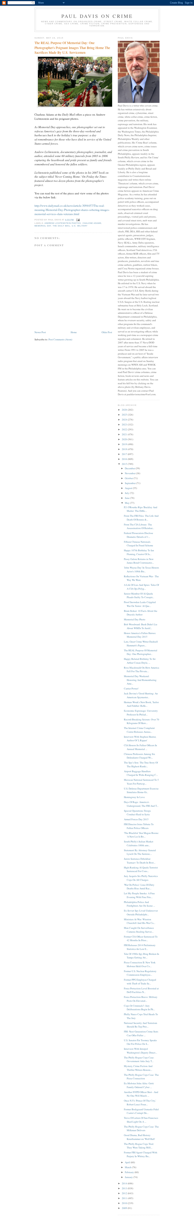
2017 (125, 454)
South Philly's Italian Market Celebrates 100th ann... (138, 843)
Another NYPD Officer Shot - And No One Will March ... (141, 1094)
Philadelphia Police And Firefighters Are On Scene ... (139, 904)
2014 (125, 1183)
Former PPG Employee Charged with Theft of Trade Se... (140, 981)
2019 (125, 444)
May (127, 503)
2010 (125, 1203)
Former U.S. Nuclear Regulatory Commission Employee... (140, 973)
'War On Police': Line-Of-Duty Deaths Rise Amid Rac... (139, 886)
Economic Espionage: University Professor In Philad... (141, 712)
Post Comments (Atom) (60, 339)
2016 (125, 459)
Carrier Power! (131, 688)
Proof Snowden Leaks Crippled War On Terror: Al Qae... (140, 604)
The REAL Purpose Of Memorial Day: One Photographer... (140, 652)
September (130, 483)
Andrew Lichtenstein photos (63, 223)
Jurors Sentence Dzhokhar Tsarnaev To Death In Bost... (139, 860)
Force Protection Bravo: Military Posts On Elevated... (140, 998)
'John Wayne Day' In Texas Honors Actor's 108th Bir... (141, 569)
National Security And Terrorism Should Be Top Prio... (140, 1024)
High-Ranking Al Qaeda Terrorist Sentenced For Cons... (141, 869)
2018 (125, 449)
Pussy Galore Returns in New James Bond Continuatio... (139, 561)
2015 (125, 464)
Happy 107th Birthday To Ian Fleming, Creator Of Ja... (139, 552)
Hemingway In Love (134, 797)
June (127, 498)
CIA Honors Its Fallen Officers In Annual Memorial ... (140, 747)
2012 (125, 1193)
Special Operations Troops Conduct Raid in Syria (137, 812)
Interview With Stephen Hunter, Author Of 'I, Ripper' (140, 738)
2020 (125, 439)
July (127, 493)
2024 (125, 419)
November (130, 473)
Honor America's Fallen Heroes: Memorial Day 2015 (140, 635)
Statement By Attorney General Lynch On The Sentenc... (140, 852)
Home (74, 332)
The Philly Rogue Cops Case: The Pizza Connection (141, 1076)
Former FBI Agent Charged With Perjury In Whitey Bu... (140, 1154)
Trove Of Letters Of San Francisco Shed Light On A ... (141, 1119)
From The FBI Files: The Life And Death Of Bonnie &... (141, 517)
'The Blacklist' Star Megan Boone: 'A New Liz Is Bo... (141, 834)
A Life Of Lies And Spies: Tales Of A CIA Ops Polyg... (141, 586)
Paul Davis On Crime (97, 16)
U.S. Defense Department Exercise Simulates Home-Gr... (141, 790)
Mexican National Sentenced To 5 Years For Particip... (141, 781)
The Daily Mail (61, 226)
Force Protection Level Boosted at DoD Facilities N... (141, 990)
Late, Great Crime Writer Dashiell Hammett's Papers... (141, 643)
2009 (125, 1208)
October (129, 478)
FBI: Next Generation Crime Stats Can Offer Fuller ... (141, 1033)
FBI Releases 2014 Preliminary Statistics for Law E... (140, 947)
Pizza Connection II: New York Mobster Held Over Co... (140, 964)
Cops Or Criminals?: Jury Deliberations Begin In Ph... (139, 1007)
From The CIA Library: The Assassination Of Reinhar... (139, 526)
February (130, 1172)
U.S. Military (79, 226)
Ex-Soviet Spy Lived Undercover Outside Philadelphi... (141, 912)
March (128, 1167)
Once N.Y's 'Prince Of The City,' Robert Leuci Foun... (140, 1102)
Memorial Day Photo (134, 619)
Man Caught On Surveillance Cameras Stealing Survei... (139, 929)
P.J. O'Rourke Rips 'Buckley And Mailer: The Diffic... (140, 509)
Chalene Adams (92, 223)
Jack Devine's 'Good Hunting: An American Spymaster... (141, 695)
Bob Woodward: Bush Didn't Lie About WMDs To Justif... (140, 626)
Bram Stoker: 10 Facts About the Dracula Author (140, 612)
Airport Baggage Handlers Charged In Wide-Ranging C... (141, 773)
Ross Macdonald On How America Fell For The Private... (141, 669)
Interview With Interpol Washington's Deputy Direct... (140, 1050)
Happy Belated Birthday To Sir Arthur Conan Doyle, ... (140, 660)
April (128, 1162)
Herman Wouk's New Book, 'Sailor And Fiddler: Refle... (141, 704)
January (129, 1177)
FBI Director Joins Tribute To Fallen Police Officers (139, 826)
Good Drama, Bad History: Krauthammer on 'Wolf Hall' (139, 1137)
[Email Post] (77, 220)
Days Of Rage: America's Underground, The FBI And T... (141, 803)
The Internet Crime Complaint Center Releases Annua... (139, 729)
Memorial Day (42, 226)
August (129, 488)
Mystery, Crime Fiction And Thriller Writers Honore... (138, 1068)
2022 (125, 429)
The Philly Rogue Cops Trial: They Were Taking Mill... (139, 1145)
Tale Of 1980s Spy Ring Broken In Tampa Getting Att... (141, 955)
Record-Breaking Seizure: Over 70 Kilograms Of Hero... (141, 721)
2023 (125, 424)
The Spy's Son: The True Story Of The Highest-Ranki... (141, 764)
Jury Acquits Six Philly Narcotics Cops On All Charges (141, 878)
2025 (125, 414)
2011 (125, 1198)
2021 (125, 434)
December (130, 468)
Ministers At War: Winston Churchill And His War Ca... (139, 921)
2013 (125, 1188)
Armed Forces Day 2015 (136, 819)
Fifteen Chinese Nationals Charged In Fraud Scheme (138, 543)
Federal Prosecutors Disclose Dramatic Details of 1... (138, 535)
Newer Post (40, 332)
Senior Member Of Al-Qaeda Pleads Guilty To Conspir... (139, 595)
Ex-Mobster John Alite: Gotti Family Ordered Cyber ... (139, 1085)
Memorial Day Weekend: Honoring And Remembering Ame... (140, 679)
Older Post (107, 332)
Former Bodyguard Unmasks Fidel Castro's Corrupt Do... (141, 1111)
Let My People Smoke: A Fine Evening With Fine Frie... (139, 895)
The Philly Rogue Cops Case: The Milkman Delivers (141, 1128)
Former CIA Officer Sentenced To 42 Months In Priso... (141, 938)
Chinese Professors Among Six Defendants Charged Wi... (139, 755)
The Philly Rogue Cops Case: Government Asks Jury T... (139, 1059)
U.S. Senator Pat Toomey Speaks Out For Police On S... (140, 1042)
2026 (125, 409)
